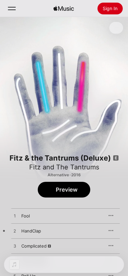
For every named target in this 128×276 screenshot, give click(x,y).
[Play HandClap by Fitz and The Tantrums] (14, 231)
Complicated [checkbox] (34, 246)
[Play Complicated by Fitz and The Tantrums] (14, 246)
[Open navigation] (12, 8)
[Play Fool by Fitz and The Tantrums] (14, 216)
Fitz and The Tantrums (64, 167)
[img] (63, 8)
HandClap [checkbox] (31, 230)
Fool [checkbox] (25, 215)
